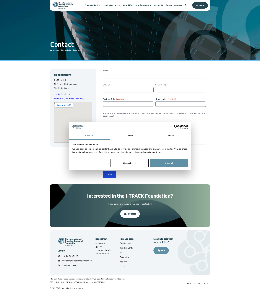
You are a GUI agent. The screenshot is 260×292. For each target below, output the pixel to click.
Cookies (207, 284)
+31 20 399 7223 (62, 94)
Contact (200, 5)
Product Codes (110, 5)
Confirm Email (161, 85)
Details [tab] (130, 136)
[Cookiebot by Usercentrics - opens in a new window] (176, 127)
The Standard (91, 5)
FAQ (121, 252)
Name (105, 70)
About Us (158, 5)
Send (109, 174)
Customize (128, 163)
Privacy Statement (193, 284)
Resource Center (174, 5)
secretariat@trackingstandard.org (69, 98)
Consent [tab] (89, 136)
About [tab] (171, 136)
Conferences (142, 5)
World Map (128, 5)
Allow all (169, 163)
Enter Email (107, 85)
